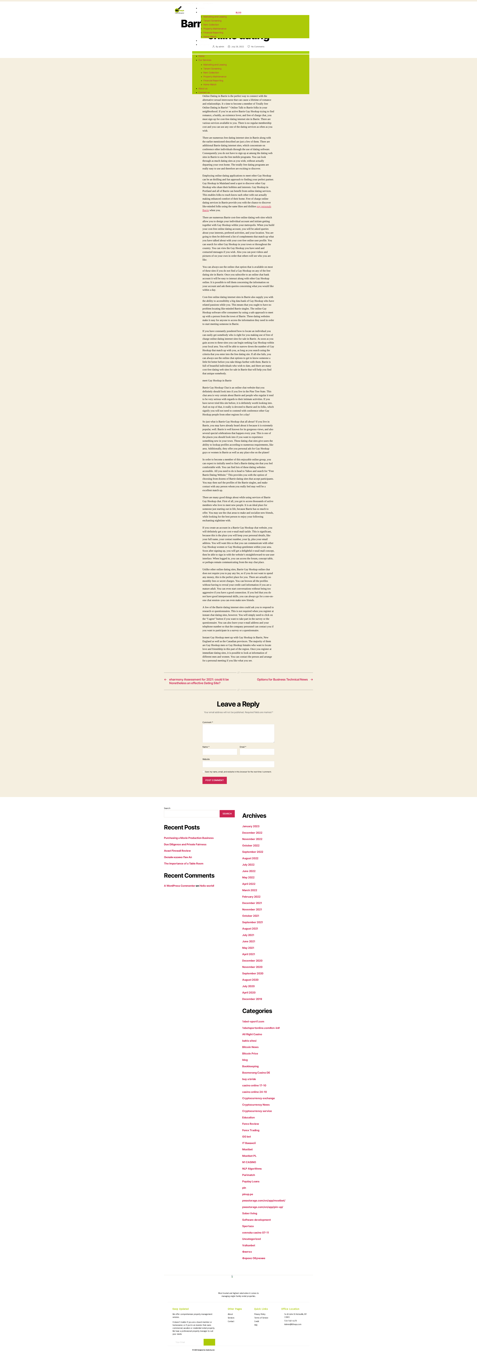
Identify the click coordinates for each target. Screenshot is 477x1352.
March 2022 (249, 890)
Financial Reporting (213, 32)
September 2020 (252, 973)
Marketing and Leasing (215, 16)
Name (205, 747)
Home (201, 8)
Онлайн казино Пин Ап (178, 857)
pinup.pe (247, 1194)
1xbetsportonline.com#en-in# (261, 1027)
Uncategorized (251, 1238)
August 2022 (250, 858)
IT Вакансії (249, 1143)
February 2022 (251, 896)
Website (206, 759)
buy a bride (249, 1079)
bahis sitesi (249, 1040)
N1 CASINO (249, 1162)
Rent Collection (211, 24)
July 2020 (248, 986)
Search (167, 808)
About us (202, 40)
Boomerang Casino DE (256, 1072)
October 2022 (250, 845)
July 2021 (248, 935)
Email (243, 747)
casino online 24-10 (254, 1091)
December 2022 (252, 832)
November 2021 (252, 909)
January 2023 (250, 826)
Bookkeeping (250, 1066)
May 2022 (248, 877)
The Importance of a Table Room (183, 863)
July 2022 (248, 864)
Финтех (247, 1251)
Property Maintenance (214, 28)
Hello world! (206, 885)
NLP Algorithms (252, 1168)
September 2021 (252, 922)
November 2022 (252, 839)
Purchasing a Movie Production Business (189, 837)
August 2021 (250, 928)
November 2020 (252, 967)
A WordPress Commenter (179, 885)
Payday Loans (250, 1181)
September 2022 (252, 851)
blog (245, 1059)
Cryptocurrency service (257, 1111)
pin (244, 1187)
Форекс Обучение (253, 1258)
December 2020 (252, 960)
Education (248, 1117)
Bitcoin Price (250, 1053)
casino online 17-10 (254, 1085)
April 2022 (248, 883)
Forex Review (250, 1123)
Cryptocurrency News (256, 1104)
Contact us (204, 44)
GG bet (246, 1136)
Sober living (249, 1213)
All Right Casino (252, 1034)
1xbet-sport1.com (253, 1021)
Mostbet (247, 1149)
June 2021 (248, 941)
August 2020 (250, 979)
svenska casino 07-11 (255, 1232)
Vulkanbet (248, 1245)
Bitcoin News (250, 1047)
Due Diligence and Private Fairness (185, 844)
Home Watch (210, 36)
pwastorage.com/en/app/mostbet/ (263, 1200)
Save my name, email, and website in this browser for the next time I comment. (238, 772)
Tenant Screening (212, 20)
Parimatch (248, 1175)
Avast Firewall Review (177, 850)
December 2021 (252, 903)
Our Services (204, 12)
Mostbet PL (249, 1155)
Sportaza (248, 1226)
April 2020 (248, 992)
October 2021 (250, 915)
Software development (256, 1219)
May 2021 (248, 947)
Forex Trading (250, 1130)
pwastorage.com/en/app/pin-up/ (262, 1207)
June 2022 (249, 871)
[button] (250, 52)
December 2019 (252, 999)
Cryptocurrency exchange (258, 1098)
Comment (207, 722)
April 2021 (248, 954)
